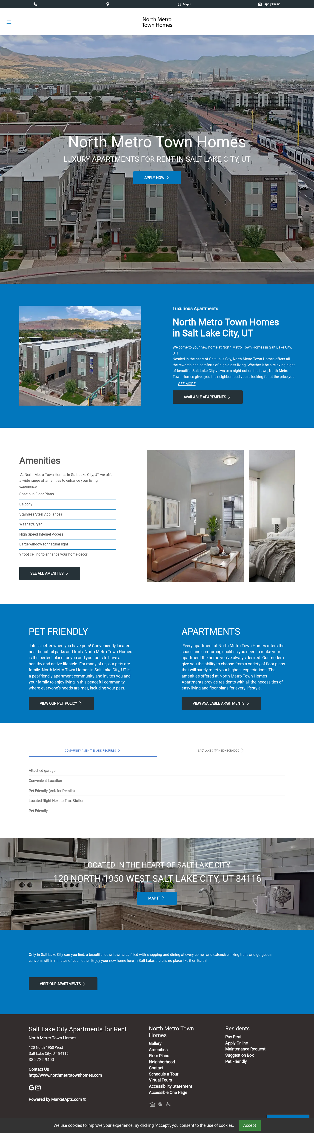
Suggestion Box (239, 1055)
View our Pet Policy (59, 703)
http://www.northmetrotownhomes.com (65, 1075)
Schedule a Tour (163, 1074)
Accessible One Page (168, 1092)
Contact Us (39, 1069)
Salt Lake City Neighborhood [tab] (219, 750)
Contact (156, 1068)
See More (187, 384)
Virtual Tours (160, 1080)
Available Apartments (205, 397)
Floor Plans (159, 1055)
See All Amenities (47, 573)
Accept (249, 1125)
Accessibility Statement (170, 1086)
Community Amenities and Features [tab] (91, 750)
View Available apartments (219, 703)
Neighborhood (162, 1062)
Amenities (158, 1049)
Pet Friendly (236, 1061)
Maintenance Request (245, 1049)
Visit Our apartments (61, 984)
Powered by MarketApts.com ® (57, 1099)
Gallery (155, 1043)
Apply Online (272, 4)
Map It (154, 898)
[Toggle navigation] (9, 21)
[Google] (32, 1087)
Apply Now (154, 178)
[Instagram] (38, 1087)
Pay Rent (233, 1037)
